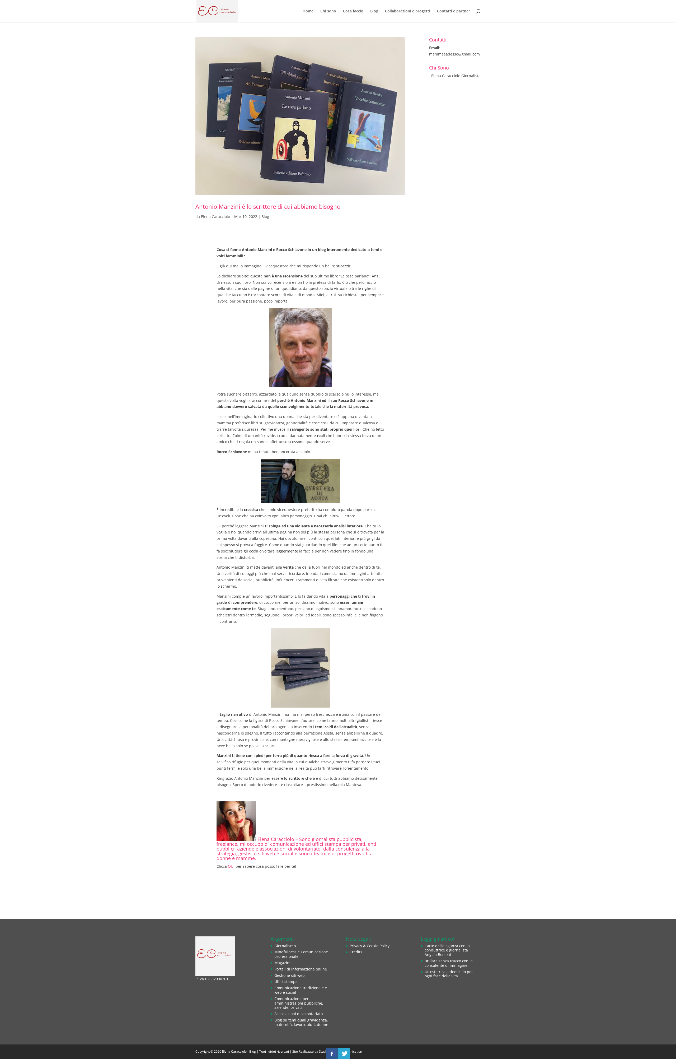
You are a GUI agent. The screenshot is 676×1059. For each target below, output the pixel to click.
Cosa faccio (353, 11)
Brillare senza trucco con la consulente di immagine (449, 963)
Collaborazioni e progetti (407, 11)
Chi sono (328, 11)
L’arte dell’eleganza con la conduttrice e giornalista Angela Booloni (447, 950)
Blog (374, 11)
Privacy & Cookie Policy (369, 945)
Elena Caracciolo (215, 216)
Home (308, 11)
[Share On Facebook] (332, 1053)
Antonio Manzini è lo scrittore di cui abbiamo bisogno (267, 206)
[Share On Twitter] (344, 1053)
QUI (231, 866)
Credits (356, 951)
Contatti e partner (453, 11)
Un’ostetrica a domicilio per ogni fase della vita (449, 974)
